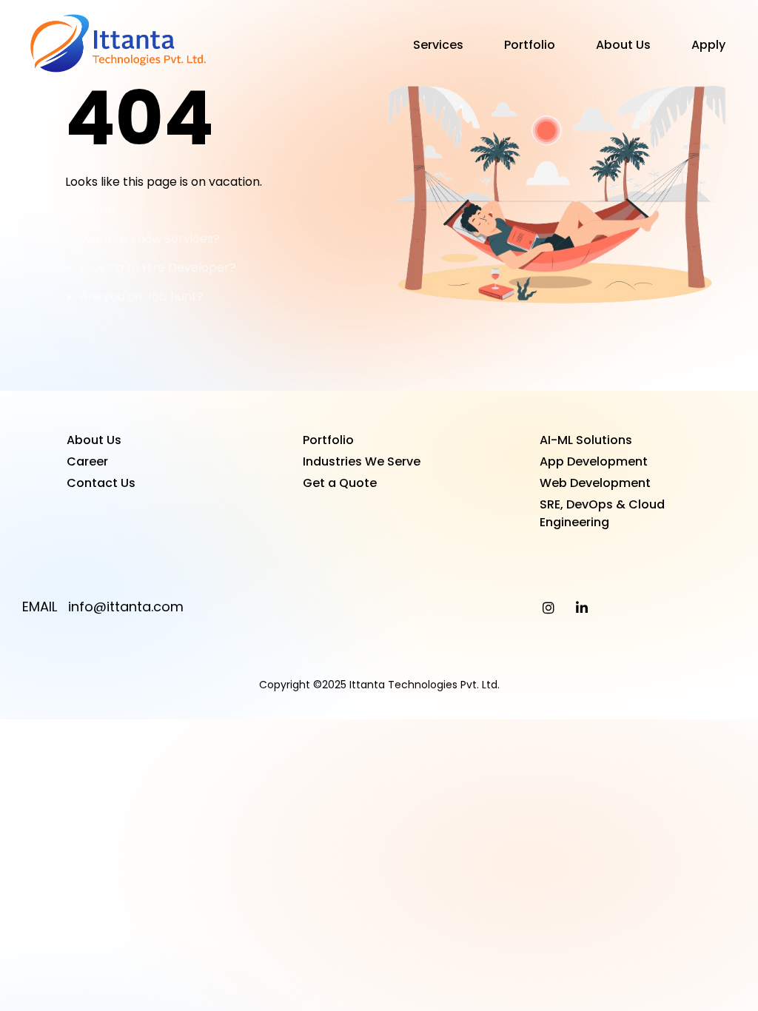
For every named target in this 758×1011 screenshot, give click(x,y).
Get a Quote (340, 482)
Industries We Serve (361, 461)
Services (438, 44)
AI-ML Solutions (586, 440)
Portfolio (529, 44)
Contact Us (101, 482)
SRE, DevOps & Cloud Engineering (602, 513)
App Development (594, 461)
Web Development (595, 482)
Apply (708, 44)
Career (87, 461)
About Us (623, 44)
